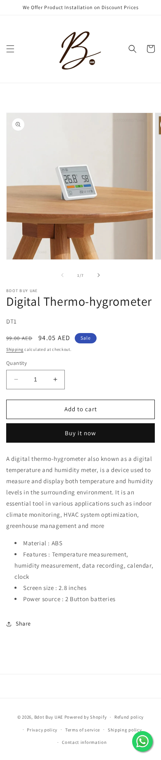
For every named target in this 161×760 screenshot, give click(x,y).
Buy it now (80, 433)
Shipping (15, 349)
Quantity (16, 363)
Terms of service (82, 730)
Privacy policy (42, 730)
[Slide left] (62, 275)
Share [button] (23, 623)
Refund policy (129, 717)
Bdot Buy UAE (48, 717)
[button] (10, 49)
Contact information (84, 742)
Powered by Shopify (85, 717)
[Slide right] (99, 275)
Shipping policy (125, 730)
